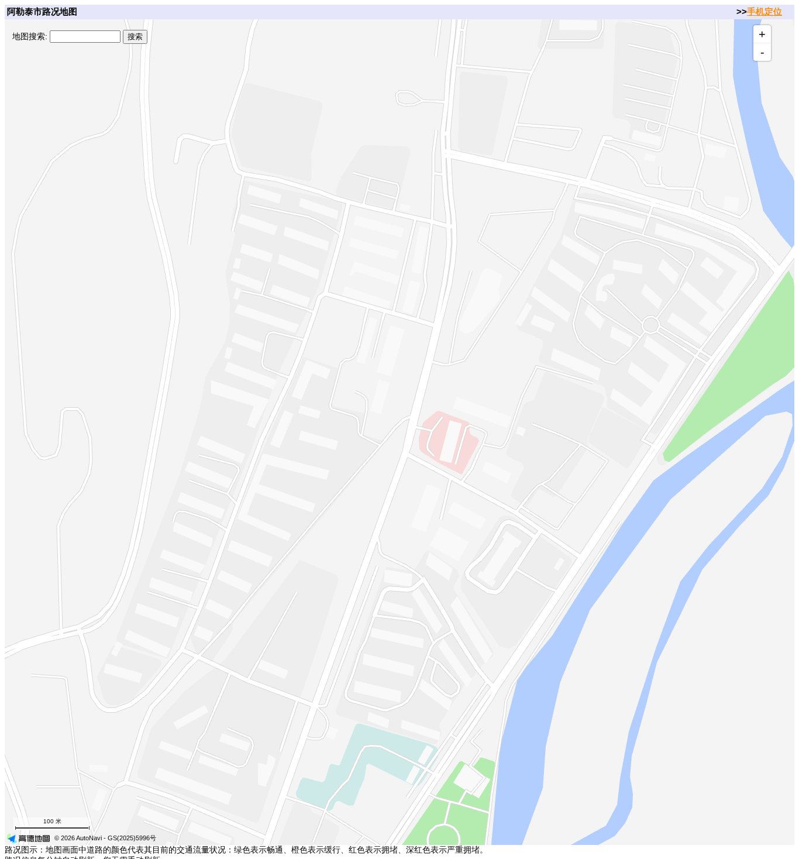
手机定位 (764, 11)
